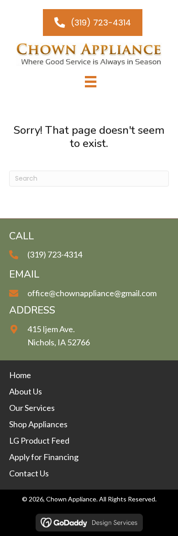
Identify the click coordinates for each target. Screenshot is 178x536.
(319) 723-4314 (54, 254)
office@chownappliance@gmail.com (92, 293)
